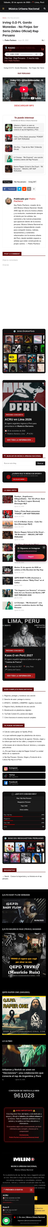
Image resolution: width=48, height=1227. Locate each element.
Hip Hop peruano (13, 18)
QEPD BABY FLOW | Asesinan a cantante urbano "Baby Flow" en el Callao (29, 580)
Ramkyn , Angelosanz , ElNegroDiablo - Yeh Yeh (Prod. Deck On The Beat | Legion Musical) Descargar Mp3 (29, 500)
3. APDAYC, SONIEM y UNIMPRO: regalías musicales (22, 703)
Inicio (4, 18)
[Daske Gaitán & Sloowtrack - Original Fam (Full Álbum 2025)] (7, 367)
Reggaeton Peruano (24, 802)
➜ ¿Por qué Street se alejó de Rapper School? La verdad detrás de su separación (22, 752)
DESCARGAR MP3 (24, 105)
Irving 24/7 (32, 182)
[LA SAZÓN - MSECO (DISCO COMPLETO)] (15, 339)
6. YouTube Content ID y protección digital (17, 714)
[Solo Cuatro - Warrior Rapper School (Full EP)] (19, 358)
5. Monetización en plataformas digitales (16, 710)
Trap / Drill (24, 806)
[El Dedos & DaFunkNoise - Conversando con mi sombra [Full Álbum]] (24, 339)
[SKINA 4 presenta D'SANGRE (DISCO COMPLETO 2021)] (10, 858)
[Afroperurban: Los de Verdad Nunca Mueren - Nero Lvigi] (11, 349)
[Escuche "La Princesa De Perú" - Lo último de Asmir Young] (42, 858)
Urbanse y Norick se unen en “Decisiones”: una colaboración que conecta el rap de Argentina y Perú (22, 1072)
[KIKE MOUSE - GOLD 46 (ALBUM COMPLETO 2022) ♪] (35, 847)
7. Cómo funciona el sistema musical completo (19, 717)
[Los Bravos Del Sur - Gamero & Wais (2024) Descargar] (20, 858)
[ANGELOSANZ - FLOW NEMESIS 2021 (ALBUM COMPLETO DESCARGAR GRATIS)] (25, 847)
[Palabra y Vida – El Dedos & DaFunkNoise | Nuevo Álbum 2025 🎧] (28, 358)
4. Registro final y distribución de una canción (18, 707)
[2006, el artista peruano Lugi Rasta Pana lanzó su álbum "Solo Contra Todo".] (31, 858)
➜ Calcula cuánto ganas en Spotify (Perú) (17, 732)
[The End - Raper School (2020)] (35, 367)
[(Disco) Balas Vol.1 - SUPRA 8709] (9, 358)
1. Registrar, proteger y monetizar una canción (18, 696)
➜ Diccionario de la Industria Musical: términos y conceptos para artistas (23, 746)
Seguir (31, 557)
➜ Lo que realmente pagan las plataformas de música (21, 735)
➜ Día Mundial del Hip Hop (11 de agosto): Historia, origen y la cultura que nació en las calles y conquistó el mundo (23, 740)
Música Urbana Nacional (24, 8)
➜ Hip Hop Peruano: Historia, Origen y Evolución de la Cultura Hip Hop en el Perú (21, 758)
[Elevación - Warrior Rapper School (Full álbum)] (5, 339)
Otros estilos (24, 809)
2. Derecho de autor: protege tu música (16, 699)
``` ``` (19, 413)
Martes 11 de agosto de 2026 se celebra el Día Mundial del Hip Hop (28, 568)
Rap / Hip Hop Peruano (24, 798)
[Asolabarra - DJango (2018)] (39, 349)
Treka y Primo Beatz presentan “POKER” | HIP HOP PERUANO (27, 512)
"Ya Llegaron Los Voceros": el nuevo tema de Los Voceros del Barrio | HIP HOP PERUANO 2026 (29, 592)
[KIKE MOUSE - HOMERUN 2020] (14, 847)
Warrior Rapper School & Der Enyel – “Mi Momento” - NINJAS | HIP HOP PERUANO (29, 534)
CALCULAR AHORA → (19, 479)
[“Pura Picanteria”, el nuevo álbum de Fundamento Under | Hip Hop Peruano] (29, 349)
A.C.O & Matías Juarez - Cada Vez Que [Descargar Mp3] (28, 523)
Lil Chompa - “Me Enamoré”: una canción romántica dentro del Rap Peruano (28, 605)
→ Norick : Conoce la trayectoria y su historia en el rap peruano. (22, 877)
